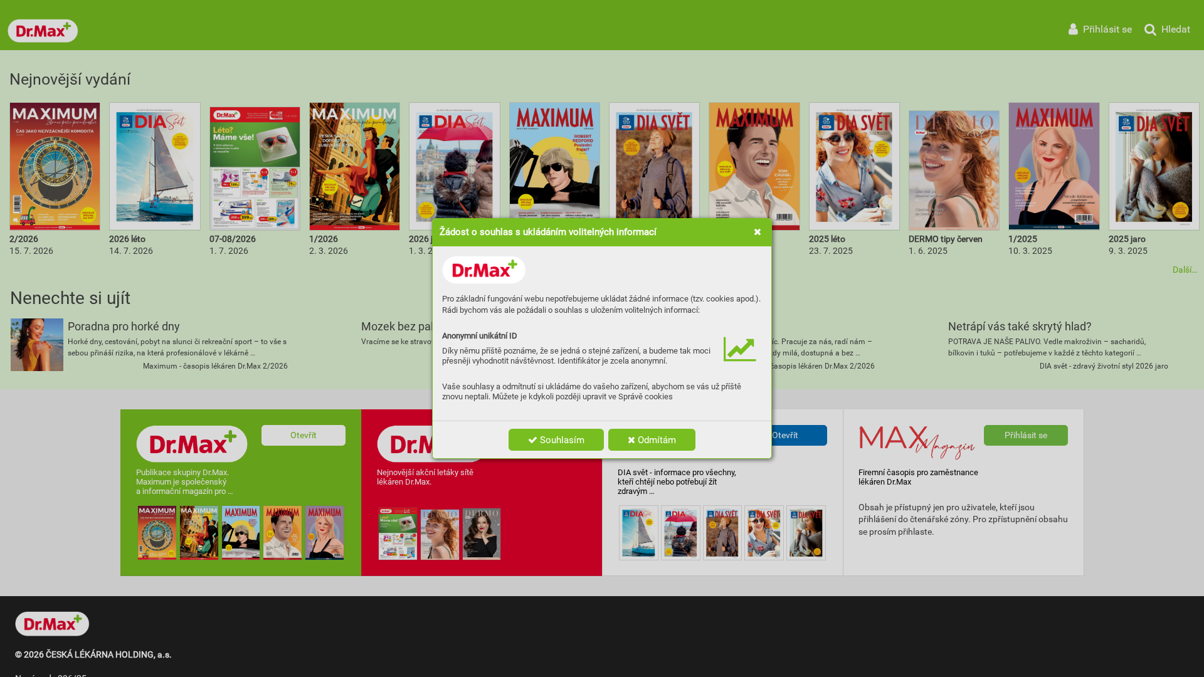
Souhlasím (560, 440)
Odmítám (655, 440)
